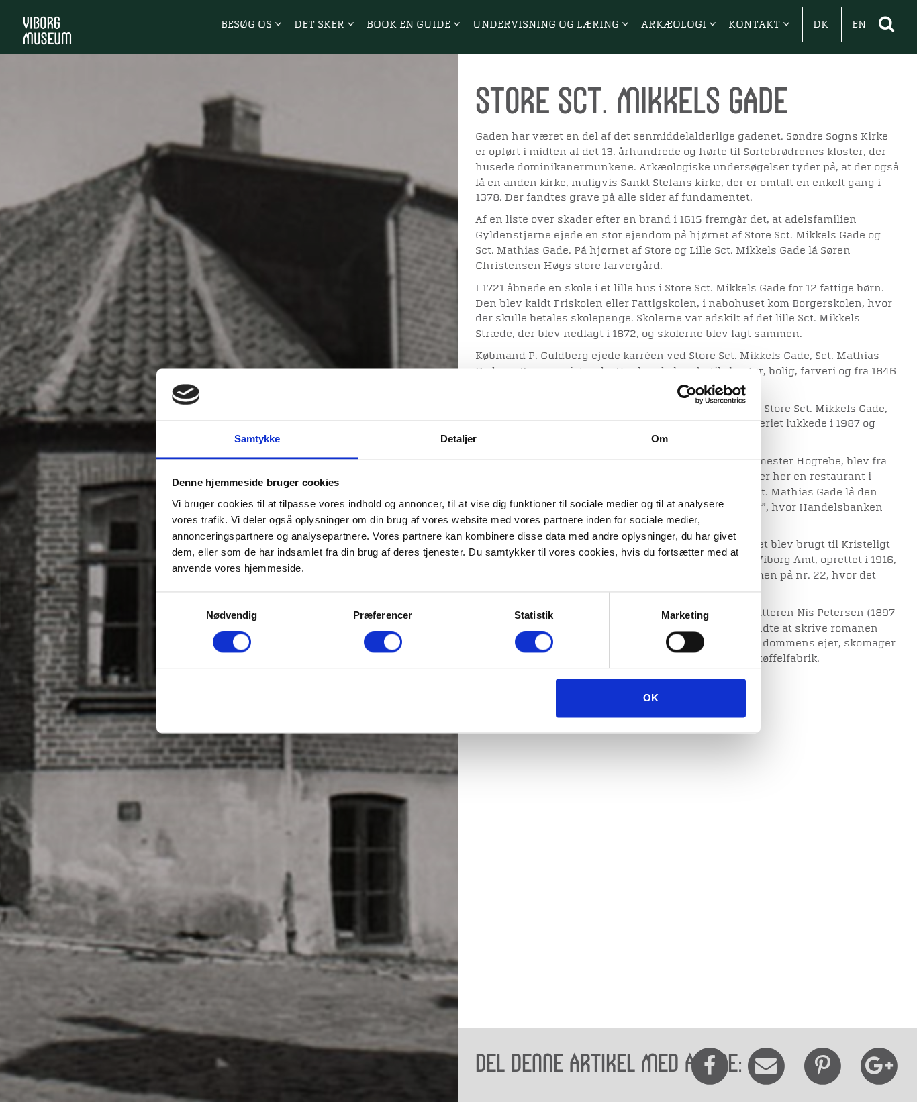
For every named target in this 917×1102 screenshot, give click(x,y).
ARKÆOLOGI (675, 24)
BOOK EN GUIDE (410, 24)
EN (859, 24)
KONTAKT (755, 24)
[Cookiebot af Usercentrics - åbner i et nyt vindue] (687, 395)
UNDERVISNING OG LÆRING (547, 24)
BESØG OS (248, 24)
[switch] (383, 642)
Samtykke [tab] (257, 438)
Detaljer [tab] (458, 438)
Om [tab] (659, 438)
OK (651, 697)
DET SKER (320, 24)
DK (820, 24)
